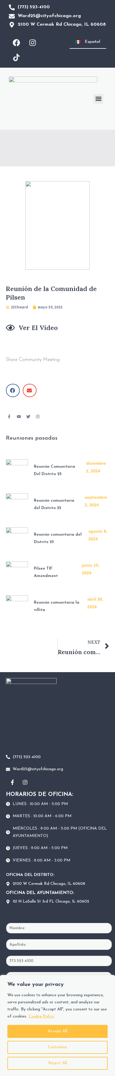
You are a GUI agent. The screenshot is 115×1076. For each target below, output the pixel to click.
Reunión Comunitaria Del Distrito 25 (54, 470)
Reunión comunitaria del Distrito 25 (54, 504)
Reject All (57, 1063)
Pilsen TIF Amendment (46, 572)
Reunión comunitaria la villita (56, 606)
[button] (98, 99)
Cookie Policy (41, 1016)
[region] (57, 1025)
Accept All (57, 1031)
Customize (57, 1047)
